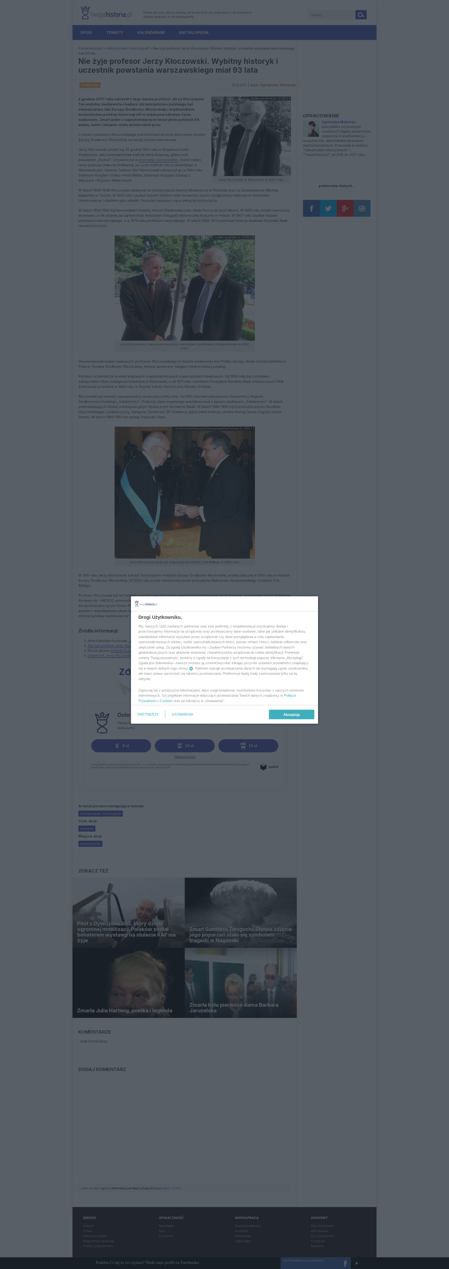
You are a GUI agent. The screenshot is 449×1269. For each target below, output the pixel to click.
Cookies (166, 701)
